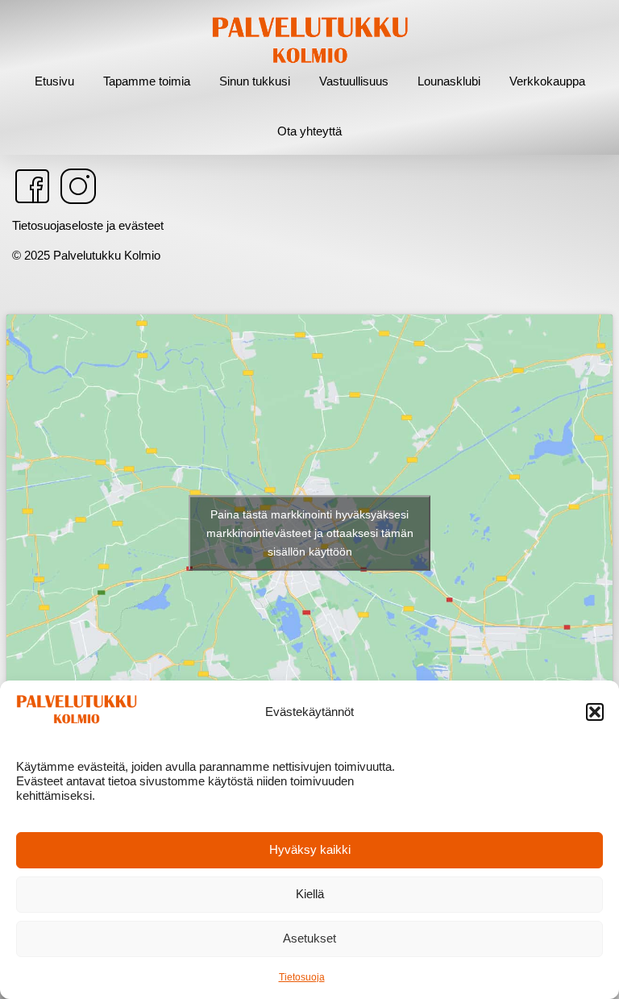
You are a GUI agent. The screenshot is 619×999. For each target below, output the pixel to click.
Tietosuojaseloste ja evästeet (88, 225)
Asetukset (309, 938)
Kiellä (310, 894)
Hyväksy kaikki (310, 849)
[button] (595, 712)
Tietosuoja (302, 977)
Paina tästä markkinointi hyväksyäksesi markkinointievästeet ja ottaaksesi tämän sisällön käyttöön (309, 532)
